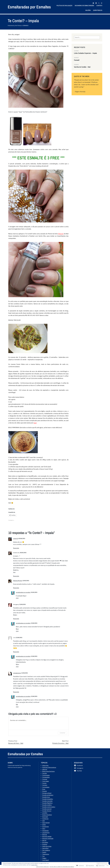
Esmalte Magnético (47, 803)
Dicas (43, 789)
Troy (43, 856)
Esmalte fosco (46, 797)
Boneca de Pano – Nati (15, 743)
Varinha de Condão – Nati (82, 67)
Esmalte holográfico (47, 799)
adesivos (44, 769)
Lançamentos (46, 832)
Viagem (44, 858)
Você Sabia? (45, 860)
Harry (43, 828)
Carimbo (44, 773)
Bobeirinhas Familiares (48, 771)
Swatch (44, 852)
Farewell (76, 60)
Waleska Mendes (17, 580)
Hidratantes (45, 830)
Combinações (46, 775)
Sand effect (45, 848)
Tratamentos (45, 854)
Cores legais (45, 781)
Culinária (44, 785)
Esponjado (45, 816)
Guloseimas (45, 826)
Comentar (62, 733)
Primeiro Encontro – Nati (60, 743)
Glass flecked (46, 822)
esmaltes (44, 813)
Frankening (45, 818)
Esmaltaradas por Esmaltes (29, 7)
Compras (44, 779)
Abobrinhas (45, 765)
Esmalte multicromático (48, 807)
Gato (43, 820)
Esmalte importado (47, 801)
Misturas (44, 834)
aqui (35, 423)
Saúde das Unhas (46, 846)
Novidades (45, 842)
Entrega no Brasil (46, 793)
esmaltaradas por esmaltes (23, 592)
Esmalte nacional (46, 809)
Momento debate (46, 836)
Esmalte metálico (47, 805)
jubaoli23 (15, 538)
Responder (16, 548)
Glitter (44, 824)
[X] (99, 3)
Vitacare (60, 234)
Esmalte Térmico (46, 811)
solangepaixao (17, 673)
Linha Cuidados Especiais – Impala (85, 53)
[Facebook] (96, 3)
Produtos (44, 844)
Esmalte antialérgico (47, 795)
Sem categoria (46, 850)
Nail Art (44, 840)
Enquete (44, 791)
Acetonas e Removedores (49, 767)
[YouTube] (93, 3)
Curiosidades (45, 787)
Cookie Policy (34, 865)
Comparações (46, 777)
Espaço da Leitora (47, 815)
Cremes (44, 783)
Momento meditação (47, 838)
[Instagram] (101, 3)
